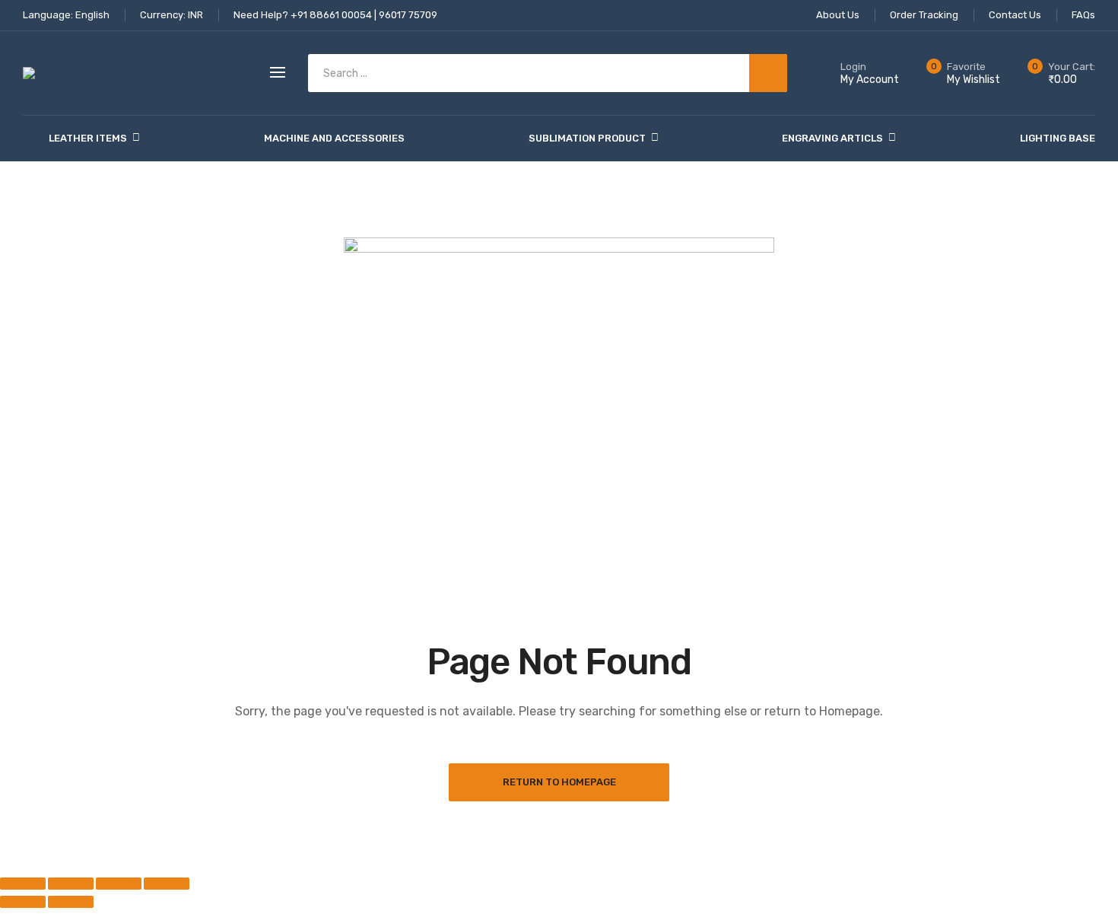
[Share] (118, 883)
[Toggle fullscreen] (71, 883)
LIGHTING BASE (1057, 138)
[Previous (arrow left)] (23, 902)
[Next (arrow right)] (71, 902)
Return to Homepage (559, 782)
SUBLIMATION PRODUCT (587, 138)
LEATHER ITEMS (88, 138)
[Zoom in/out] (23, 883)
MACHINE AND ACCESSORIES (334, 138)
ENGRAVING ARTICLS (832, 138)
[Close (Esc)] (166, 883)
